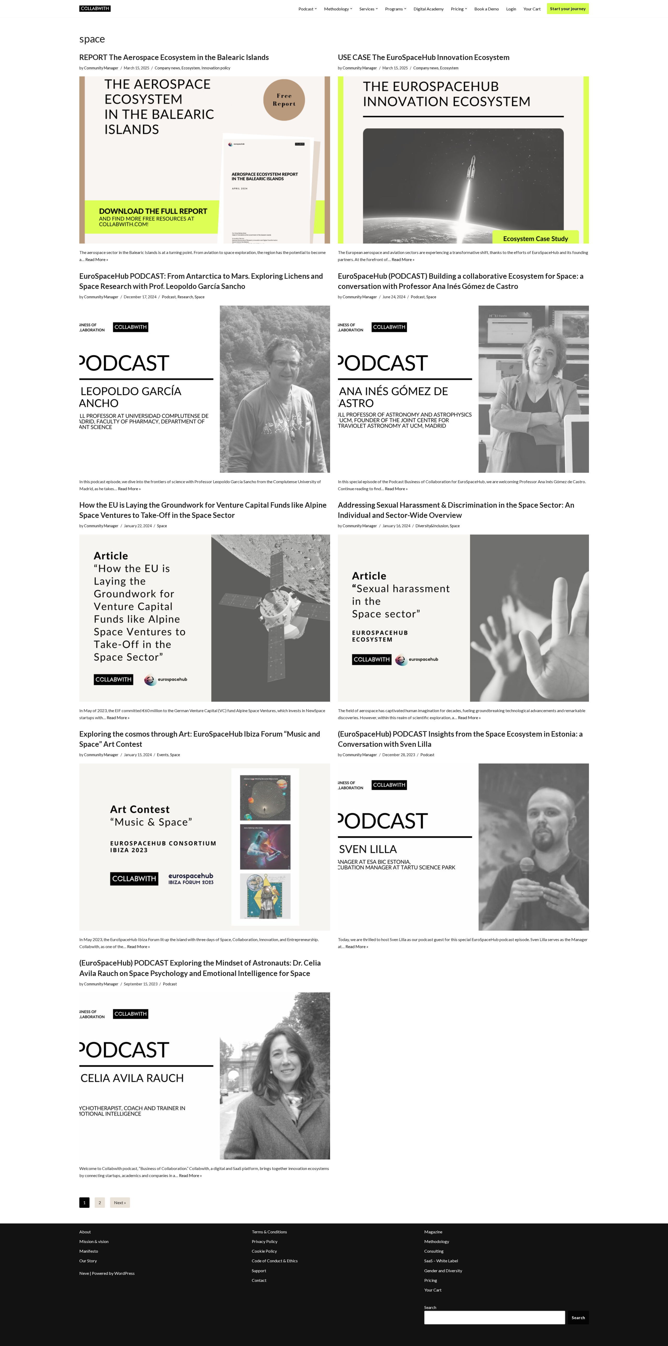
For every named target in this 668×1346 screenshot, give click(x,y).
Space (200, 297)
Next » (120, 1202)
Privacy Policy (264, 1241)
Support (259, 1270)
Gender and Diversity (443, 1270)
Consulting (434, 1250)
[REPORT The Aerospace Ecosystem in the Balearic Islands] (204, 160)
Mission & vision (94, 1241)
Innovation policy (215, 68)
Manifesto (88, 1250)
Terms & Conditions (269, 1231)
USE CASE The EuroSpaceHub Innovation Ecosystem (424, 57)
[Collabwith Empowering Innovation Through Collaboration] (95, 8)
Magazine (433, 1231)
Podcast (169, 297)
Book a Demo (486, 8)
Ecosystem (191, 68)
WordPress (124, 1273)
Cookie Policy (264, 1250)
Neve (84, 1273)
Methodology (436, 1241)
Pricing (430, 1280)
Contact (259, 1280)
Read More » (96, 259)
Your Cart (532, 8)
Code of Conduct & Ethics (275, 1260)
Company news (167, 68)
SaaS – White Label (441, 1260)
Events (163, 755)
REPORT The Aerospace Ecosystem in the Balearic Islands (174, 57)
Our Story (88, 1260)
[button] (316, 9)
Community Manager (101, 68)
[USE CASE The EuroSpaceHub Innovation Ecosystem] (463, 160)
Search (430, 1307)
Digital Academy (429, 8)
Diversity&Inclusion (432, 526)
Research (185, 297)
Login (511, 8)
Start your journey (568, 8)
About (85, 1231)
